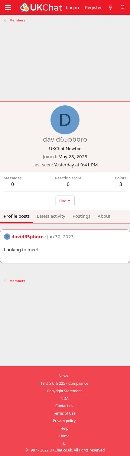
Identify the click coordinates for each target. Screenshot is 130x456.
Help (64, 428)
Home (64, 435)
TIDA (64, 398)
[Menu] (8, 7)
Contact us (64, 405)
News (63, 375)
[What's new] (111, 7)
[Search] (123, 7)
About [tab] (104, 216)
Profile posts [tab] (17, 216)
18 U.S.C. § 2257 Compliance (64, 383)
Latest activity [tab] (51, 216)
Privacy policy (64, 420)
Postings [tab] (81, 216)
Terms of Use (64, 413)
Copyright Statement (64, 390)
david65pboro (27, 236)
